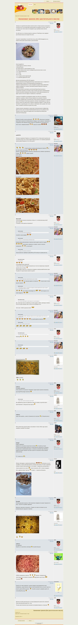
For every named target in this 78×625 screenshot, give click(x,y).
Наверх (73, 622)
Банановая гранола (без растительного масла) (48, 610)
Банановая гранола (39, 19)
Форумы (47, 1)
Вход (34, 4)
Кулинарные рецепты (56, 1)
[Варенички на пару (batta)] (53, 13)
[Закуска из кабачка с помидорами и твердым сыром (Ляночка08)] (47, 13)
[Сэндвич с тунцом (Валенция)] (35, 13)
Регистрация (30, 4)
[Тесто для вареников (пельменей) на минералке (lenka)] (41, 13)
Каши (28, 613)
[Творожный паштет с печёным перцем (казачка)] (60, 13)
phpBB (40, 623)
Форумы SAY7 (17, 613)
